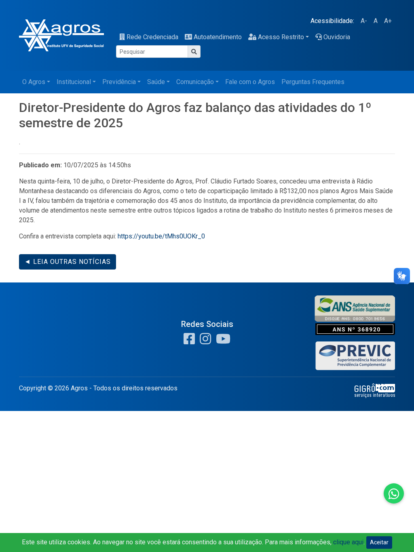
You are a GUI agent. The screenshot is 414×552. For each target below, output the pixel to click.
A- (364, 21)
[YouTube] (221, 341)
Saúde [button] (156, 82)
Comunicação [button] (195, 82)
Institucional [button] (74, 82)
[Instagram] (203, 341)
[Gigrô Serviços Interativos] (375, 390)
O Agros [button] (33, 82)
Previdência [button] (119, 82)
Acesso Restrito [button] (281, 37)
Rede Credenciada (152, 37)
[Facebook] (189, 341)
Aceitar (379, 542)
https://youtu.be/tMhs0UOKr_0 (161, 236)
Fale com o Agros (250, 82)
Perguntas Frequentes (312, 82)
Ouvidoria (336, 37)
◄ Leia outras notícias (67, 261)
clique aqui (348, 542)
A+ (388, 21)
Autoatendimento (218, 37)
